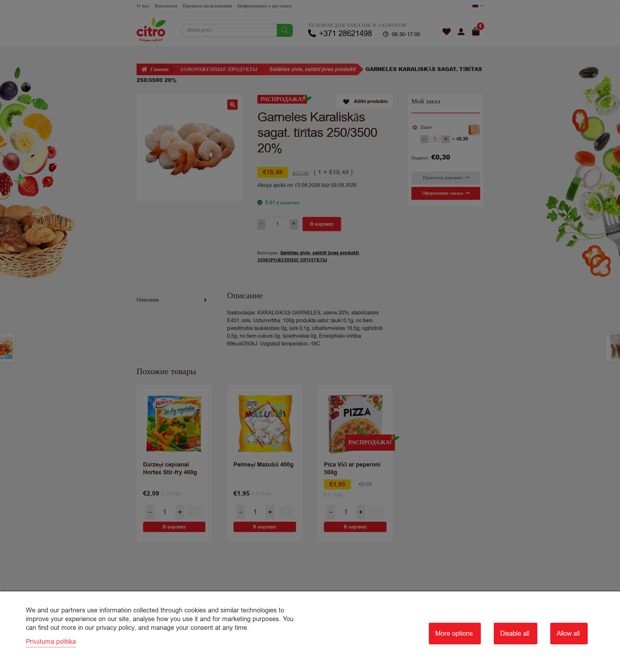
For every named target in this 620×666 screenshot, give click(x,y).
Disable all (514, 633)
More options (454, 633)
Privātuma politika (51, 641)
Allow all (568, 633)
